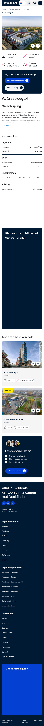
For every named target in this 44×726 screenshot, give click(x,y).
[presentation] (33, 46)
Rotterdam (6, 555)
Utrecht (5, 560)
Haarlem (5, 545)
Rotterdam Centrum (9, 601)
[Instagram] (8, 503)
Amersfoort (6, 526)
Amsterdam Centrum (10, 572)
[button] (33, 364)
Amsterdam (6, 531)
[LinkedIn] (4, 503)
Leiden (4, 550)
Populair (8, 390)
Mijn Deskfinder (8, 657)
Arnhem (5, 536)
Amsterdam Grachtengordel (12, 582)
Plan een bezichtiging (15, 80)
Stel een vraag (12, 88)
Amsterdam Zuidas (9, 577)
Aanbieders (6, 647)
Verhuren (5, 623)
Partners (5, 642)
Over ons (5, 628)
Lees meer (6, 125)
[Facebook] (13, 503)
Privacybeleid (38, 720)
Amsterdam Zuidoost (10, 587)
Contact (5, 652)
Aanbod (4, 618)
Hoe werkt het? (7, 633)
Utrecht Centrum (8, 606)
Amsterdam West (8, 596)
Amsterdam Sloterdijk (10, 592)
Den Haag (5, 541)
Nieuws (4, 638)
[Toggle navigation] (40, 3)
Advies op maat (15, 471)
